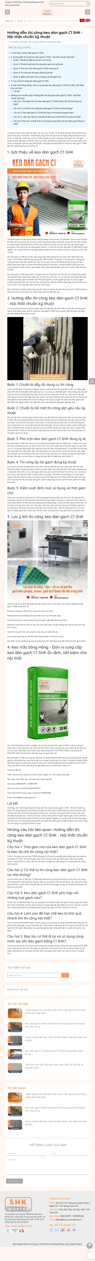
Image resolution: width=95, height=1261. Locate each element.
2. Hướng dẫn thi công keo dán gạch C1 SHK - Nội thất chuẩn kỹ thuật (42, 57)
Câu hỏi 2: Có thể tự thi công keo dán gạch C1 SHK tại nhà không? (43, 108)
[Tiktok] (63, 1230)
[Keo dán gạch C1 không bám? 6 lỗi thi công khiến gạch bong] (15, 1054)
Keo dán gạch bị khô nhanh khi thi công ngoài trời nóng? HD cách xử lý (55, 1025)
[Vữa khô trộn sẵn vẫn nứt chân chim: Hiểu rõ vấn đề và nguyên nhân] (15, 1068)
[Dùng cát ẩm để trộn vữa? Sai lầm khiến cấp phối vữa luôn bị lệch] (15, 1041)
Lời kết (16, 91)
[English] (87, 20)
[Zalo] (57, 1230)
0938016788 (78, 1216)
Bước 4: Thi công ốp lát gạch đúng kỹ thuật (33, 72)
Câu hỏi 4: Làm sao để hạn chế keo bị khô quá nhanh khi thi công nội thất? (47, 117)
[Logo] (47, 12)
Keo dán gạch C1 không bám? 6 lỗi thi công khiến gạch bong (54, 1052)
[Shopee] (68, 1230)
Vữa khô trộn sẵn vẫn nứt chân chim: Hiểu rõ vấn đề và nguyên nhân (54, 1066)
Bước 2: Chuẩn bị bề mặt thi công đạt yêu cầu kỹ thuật (38, 64)
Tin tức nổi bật (17, 1004)
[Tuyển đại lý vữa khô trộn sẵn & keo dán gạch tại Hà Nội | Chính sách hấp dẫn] (15, 1013)
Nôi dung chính (19, 47)
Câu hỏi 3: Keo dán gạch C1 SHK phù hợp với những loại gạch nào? (43, 112)
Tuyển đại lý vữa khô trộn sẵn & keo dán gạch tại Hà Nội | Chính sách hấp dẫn (55, 1012)
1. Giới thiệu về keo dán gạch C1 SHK (27, 53)
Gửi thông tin (14, 1181)
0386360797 (65, 1216)
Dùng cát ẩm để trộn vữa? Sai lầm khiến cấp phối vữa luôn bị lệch (56, 1039)
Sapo (79, 1244)
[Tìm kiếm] (87, 3)
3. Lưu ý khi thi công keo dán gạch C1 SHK (30, 81)
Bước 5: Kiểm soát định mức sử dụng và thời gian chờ (37, 77)
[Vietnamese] (82, 20)
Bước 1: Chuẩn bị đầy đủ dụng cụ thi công (32, 60)
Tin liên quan (16, 1088)
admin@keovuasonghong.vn (68, 1219)
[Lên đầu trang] (89, 1238)
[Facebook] (51, 1230)
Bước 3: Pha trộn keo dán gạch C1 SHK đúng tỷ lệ (35, 68)
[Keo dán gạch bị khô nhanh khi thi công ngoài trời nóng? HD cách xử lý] (15, 1027)
